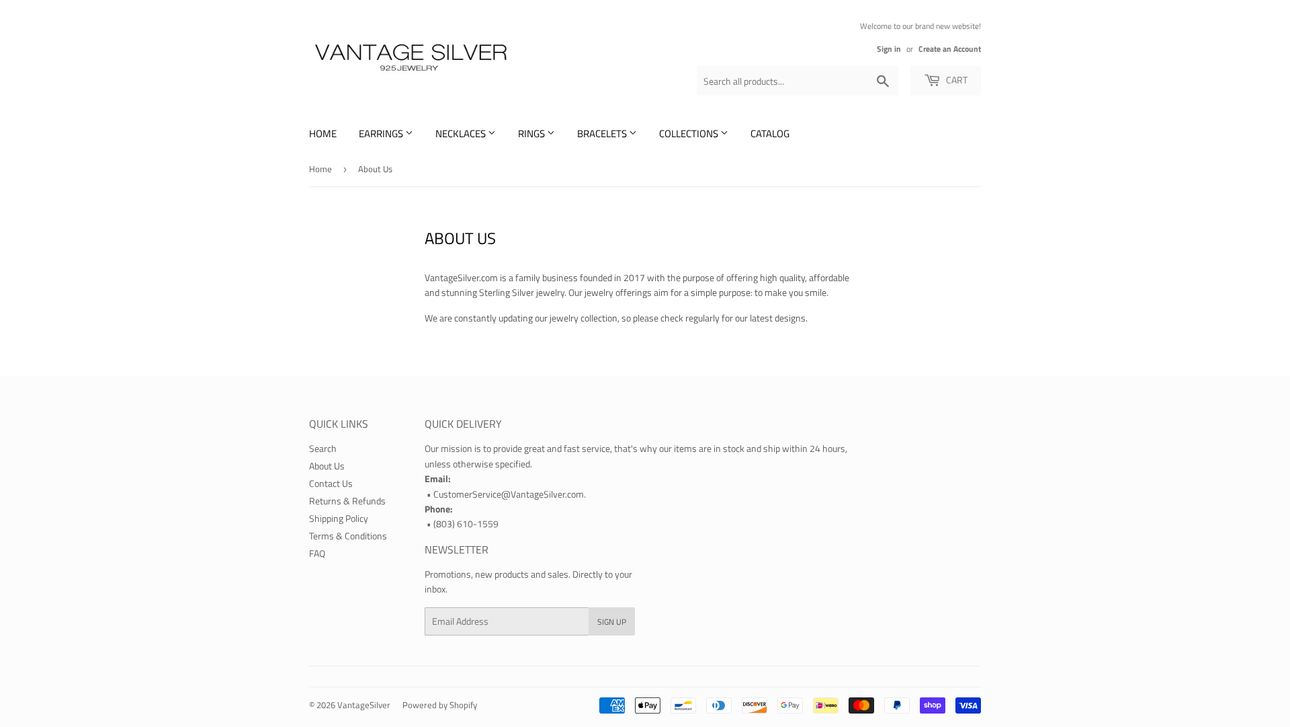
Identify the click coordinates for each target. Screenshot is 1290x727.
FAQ (317, 553)
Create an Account (949, 49)
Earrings (382, 133)
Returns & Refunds (347, 501)
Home (323, 133)
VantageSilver (363, 705)
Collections (689, 133)
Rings (532, 133)
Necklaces (461, 133)
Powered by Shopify (439, 705)
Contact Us (331, 483)
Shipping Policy (338, 518)
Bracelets (603, 133)
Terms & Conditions (348, 536)
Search (323, 448)
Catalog (769, 133)
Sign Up (611, 621)
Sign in (889, 49)
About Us (327, 466)
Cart (956, 80)
